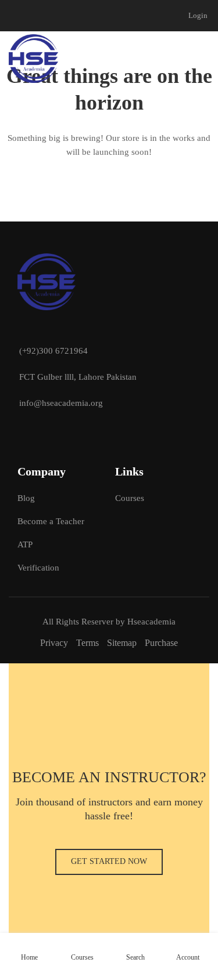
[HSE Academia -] (33, 58)
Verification (38, 567)
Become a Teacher (50, 521)
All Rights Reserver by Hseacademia (109, 621)
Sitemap (122, 643)
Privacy (54, 643)
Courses (129, 498)
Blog (26, 498)
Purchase (161, 643)
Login (198, 15)
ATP (25, 544)
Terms (87, 643)
